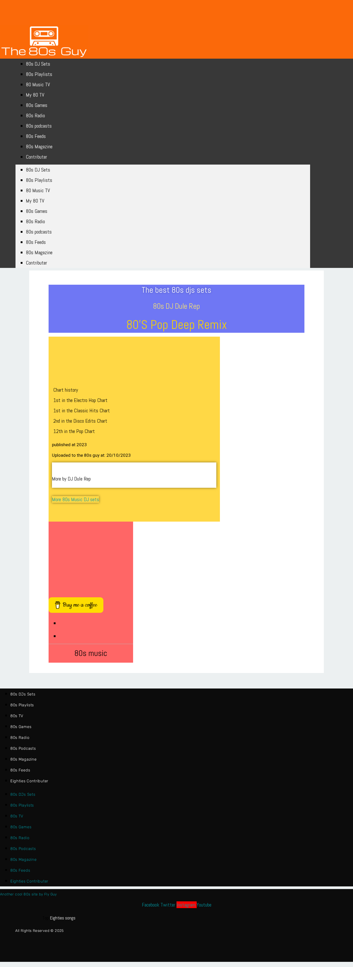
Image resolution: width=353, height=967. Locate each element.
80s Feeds (36, 136)
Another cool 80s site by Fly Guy (28, 894)
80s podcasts (39, 125)
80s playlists (22, 705)
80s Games (36, 105)
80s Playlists (39, 74)
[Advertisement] (91, 557)
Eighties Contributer (29, 781)
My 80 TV (35, 94)
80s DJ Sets (38, 63)
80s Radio (35, 115)
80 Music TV (38, 84)
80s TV (17, 716)
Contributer (36, 156)
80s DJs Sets (22, 694)
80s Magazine (39, 146)
